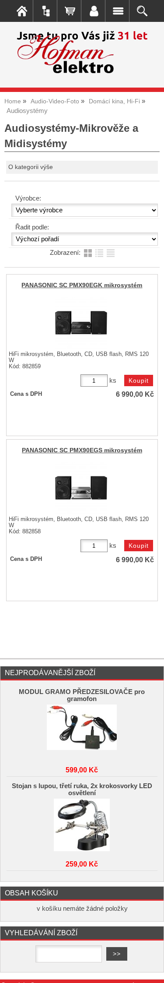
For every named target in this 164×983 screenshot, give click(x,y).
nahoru (151, 970)
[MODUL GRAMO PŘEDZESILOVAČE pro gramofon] (82, 730)
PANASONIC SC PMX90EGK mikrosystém (81, 285)
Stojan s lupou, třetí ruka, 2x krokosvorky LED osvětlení (82, 789)
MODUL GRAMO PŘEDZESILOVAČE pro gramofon (82, 695)
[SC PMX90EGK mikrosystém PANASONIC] (81, 322)
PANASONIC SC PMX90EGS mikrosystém (82, 450)
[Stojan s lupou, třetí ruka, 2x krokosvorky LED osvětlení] (82, 824)
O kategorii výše (30, 167)
